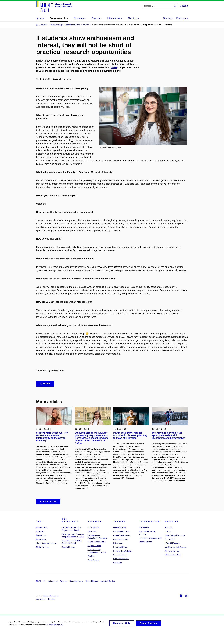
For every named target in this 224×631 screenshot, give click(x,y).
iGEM (114, 67)
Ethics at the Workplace (123, 551)
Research (94, 521)
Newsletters (41, 539)
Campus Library (76, 581)
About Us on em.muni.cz (46, 543)
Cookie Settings (53, 624)
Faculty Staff (170, 539)
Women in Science (121, 559)
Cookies (51, 599)
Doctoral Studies (68, 547)
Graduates (117, 563)
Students (167, 18)
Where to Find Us (172, 551)
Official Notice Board (173, 555)
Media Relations (42, 547)
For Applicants (70, 520)
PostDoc (91, 556)
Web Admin (41, 599)
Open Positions (119, 527)
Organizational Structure (175, 535)
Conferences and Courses (175, 547)
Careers (119, 521)
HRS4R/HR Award (172, 543)
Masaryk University (50, 596)
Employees (182, 18)
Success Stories (119, 555)
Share (46, 384)
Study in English (145, 542)
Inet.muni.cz (53, 581)
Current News (41, 527)
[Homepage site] (54, 6)
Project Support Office (97, 542)
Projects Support (94, 546)
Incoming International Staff (150, 538)
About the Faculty (120, 539)
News (39, 521)
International (150, 521)
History (167, 531)
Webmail (63, 581)
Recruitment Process (121, 531)
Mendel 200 (41, 535)
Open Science (93, 560)
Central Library (92, 581)
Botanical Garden (107, 581)
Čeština (184, 6)
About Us (171, 521)
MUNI (38, 581)
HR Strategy (118, 543)
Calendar (40, 531)
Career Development (121, 535)
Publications (92, 531)
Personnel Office (120, 547)
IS (44, 581)
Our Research (93, 527)
